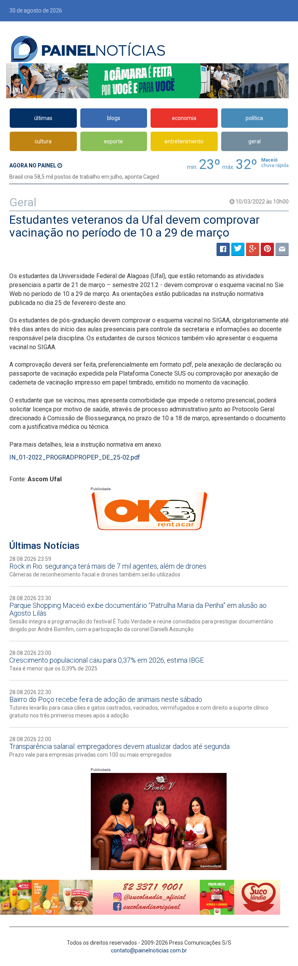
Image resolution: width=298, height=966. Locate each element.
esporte (113, 141)
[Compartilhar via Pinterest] (267, 249)
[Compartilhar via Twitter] (237, 249)
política (254, 118)
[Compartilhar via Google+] (252, 249)
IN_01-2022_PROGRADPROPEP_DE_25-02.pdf (74, 457)
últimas (43, 118)
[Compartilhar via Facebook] (223, 249)
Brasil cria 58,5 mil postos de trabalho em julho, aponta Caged (84, 177)
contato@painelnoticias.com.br (149, 950)
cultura (43, 141)
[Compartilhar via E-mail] (282, 249)
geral (254, 141)
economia (184, 118)
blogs (113, 118)
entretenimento (184, 141)
